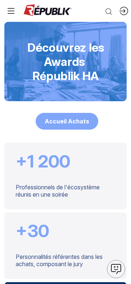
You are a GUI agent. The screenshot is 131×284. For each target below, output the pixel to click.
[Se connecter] (123, 11)
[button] (67, 121)
